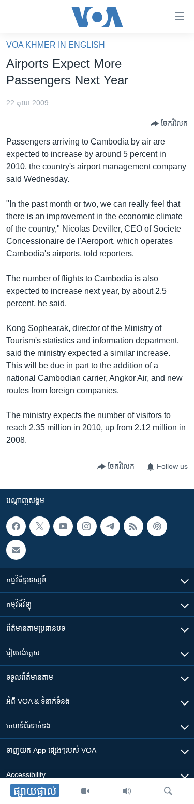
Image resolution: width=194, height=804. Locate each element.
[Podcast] (157, 526)
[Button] (169, 124)
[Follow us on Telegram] (110, 526)
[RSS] (133, 526)
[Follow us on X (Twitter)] (39, 526)
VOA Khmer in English (55, 44)
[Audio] (126, 791)
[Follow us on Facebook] (16, 526)
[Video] (85, 791)
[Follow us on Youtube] (63, 526)
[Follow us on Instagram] (86, 526)
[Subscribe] (16, 549)
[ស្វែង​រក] (168, 791)
